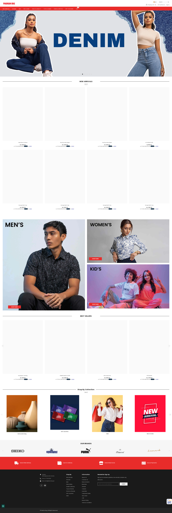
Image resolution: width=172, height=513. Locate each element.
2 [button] (82, 74)
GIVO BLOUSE (149, 375)
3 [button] (84, 74)
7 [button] (91, 74)
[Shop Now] (44, 264)
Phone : (43, 478)
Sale (107, 434)
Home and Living (22, 434)
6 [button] (89, 74)
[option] (86, 43)
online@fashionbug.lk (49, 481)
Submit (124, 484)
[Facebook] (41, 485)
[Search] (164, 2)
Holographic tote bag (22, 375)
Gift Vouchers (64, 431)
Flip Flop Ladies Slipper (65, 142)
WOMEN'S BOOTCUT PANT (65, 375)
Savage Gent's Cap (23, 205)
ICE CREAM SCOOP (149, 142)
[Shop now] (128, 241)
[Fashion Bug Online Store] (22, 413)
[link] (23, 463)
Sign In (167, 4)
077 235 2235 (48, 478)
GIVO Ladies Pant (107, 375)
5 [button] (87, 74)
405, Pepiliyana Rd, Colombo (48, 476)
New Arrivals (150, 434)
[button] (18, 43)
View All (86, 84)
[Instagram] (45, 485)
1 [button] (80, 74)
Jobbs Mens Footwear (22, 142)
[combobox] (163, 2)
